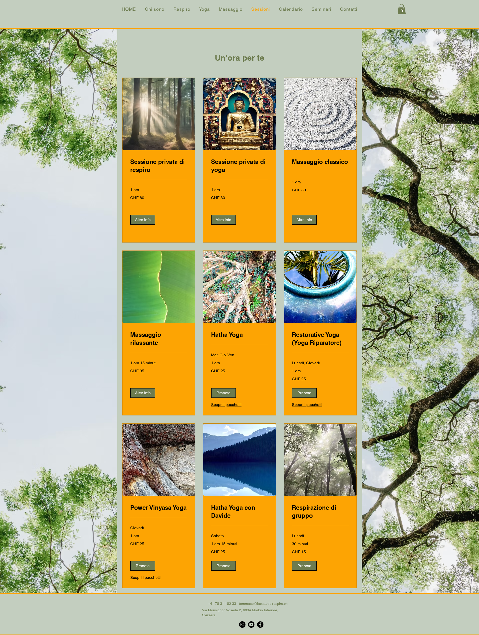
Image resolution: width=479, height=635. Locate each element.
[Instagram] (242, 624)
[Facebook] (260, 624)
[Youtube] (251, 624)
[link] (158, 166)
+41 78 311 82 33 (222, 604)
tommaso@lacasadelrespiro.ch (263, 604)
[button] (401, 9)
